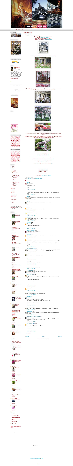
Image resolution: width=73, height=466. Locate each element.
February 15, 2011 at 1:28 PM (31, 268)
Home (12, 29)
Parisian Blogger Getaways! (14, 179)
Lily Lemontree (14, 264)
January (13, 170)
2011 (12, 168)
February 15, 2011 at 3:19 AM (31, 232)
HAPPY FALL (17, 367)
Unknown (28, 207)
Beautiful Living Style (15, 331)
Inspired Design (14, 423)
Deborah (28, 261)
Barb (27, 201)
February (13, 171)
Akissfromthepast (29, 311)
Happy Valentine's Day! (15, 175)
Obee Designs (13, 366)
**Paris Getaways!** (28, 29)
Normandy (32, 178)
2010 (12, 167)
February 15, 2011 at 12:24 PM (31, 259)
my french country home (15, 393)
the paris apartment (14, 232)
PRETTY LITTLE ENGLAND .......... (17, 222)
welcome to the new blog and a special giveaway (16, 395)
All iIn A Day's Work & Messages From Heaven (18, 382)
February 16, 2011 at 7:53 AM (31, 314)
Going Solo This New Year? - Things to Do (18, 298)
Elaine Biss (13, 352)
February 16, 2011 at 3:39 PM (31, 331)
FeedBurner (18, 90)
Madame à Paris (17, 399)
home (12, 220)
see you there (17, 247)
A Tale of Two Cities (30, 270)
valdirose (13, 246)
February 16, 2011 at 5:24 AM (31, 305)
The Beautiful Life (14, 380)
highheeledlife (29, 217)
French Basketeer (14, 359)
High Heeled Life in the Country (16, 296)
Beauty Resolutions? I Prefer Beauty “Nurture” (16, 244)
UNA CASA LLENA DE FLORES (18, 318)
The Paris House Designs (15, 341)
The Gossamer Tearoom (30, 274)
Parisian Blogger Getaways (45, 161)
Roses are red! (17, 236)
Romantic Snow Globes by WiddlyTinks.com (36, 458)
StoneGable (13, 373)
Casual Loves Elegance (15, 276)
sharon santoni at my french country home (33, 316)
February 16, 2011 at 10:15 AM (31, 321)
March (13, 187)
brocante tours (29, 178)
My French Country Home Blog (46, 175)
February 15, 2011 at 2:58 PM (31, 290)
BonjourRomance (17, 67)
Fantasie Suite (13, 232)
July (13, 192)
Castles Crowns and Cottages (31, 248)
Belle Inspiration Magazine (19, 29)
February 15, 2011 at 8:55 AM (31, 246)
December (13, 199)
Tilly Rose (13, 419)
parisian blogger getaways (38, 178)
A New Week (14, 181)
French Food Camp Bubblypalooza (18, 361)
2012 (12, 200)
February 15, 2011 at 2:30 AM (31, 220)
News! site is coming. (18, 277)
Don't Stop (16, 258)
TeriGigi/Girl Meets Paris (30, 230)
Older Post (60, 336)
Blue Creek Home (14, 421)
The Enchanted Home (15, 387)
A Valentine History (15, 172)
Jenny (28, 196)
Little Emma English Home (31, 323)
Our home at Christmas (17, 305)
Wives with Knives (14, 227)
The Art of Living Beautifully (16, 269)
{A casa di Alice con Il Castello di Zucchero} (18, 347)
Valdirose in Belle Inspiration (14, 185)
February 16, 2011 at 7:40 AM (31, 309)
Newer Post (27, 336)
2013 (12, 202)
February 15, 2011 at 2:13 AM (31, 199)
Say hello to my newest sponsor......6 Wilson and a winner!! (18, 388)
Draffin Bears (29, 296)
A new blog (13, 338)
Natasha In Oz (14, 235)
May (13, 189)
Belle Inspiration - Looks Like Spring (15, 183)
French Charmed (14, 405)
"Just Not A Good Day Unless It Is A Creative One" (18, 285)
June (13, 191)
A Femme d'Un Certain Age (16, 253)
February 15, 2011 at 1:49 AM (31, 194)
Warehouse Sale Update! (17, 312)
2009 (12, 166)
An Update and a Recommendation (17, 332)
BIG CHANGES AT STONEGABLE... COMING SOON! (18, 375)
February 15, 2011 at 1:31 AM (31, 189)
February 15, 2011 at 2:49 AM (31, 228)
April (13, 188)
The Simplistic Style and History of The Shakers (16, 343)
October (13, 196)
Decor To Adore (29, 292)
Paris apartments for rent (16, 207)
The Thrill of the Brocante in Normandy (32, 35)
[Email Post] (34, 177)
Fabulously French (14, 213)
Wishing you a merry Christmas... (18, 271)
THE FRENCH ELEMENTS (16, 337)
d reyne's (13, 324)
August (13, 193)
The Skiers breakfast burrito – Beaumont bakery (16, 229)
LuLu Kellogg (29, 222)
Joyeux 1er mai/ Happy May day (17, 215)
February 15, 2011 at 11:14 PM (31, 294)
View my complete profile (14, 78)
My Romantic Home (14, 303)
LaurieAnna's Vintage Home (16, 310)
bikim (28, 253)
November (13, 197)
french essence (14, 242)
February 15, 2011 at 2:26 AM (31, 210)
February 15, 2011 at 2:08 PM (31, 272)
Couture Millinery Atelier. (15, 415)
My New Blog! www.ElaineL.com (17, 354)
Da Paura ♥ (13, 412)
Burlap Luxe (13, 283)
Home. (12, 412)
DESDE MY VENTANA (15, 317)
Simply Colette (29, 234)
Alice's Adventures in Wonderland (16, 345)
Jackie (28, 182)
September (14, 195)
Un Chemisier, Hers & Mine (15, 254)
